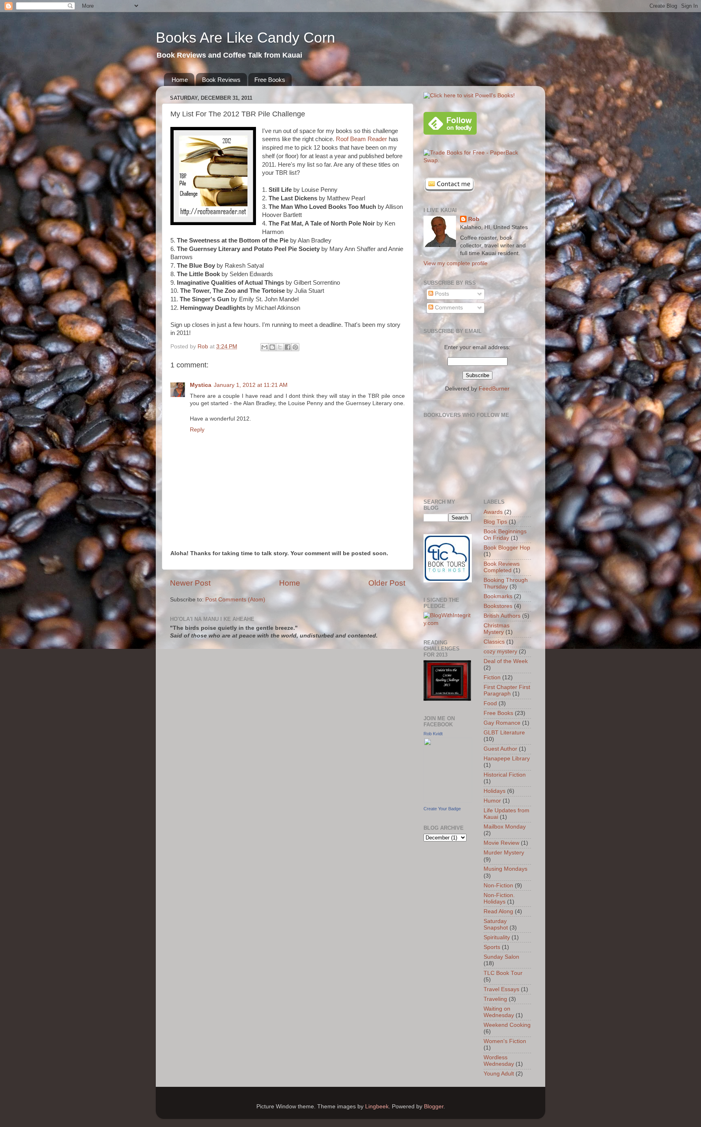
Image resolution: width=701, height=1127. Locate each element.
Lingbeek (377, 1106)
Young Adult (499, 1074)
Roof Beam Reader (361, 139)
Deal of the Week (506, 661)
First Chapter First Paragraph (507, 690)
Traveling (495, 999)
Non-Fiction (498, 885)
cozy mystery (500, 651)
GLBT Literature (504, 733)
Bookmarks (498, 596)
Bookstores (498, 606)
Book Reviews (221, 79)
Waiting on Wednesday (499, 1012)
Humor (492, 801)
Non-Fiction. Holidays (499, 898)
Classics (494, 642)
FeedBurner (494, 389)
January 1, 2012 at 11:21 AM (251, 385)
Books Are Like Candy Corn (245, 37)
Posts (441, 294)
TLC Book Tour (503, 973)
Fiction (492, 677)
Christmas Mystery (497, 629)
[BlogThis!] (272, 347)
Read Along (498, 911)
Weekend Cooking (507, 1025)
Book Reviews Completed (502, 567)
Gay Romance (502, 723)
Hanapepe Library (507, 759)
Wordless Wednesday (499, 1060)
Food (490, 703)
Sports (492, 947)
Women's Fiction (505, 1041)
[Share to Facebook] (288, 347)
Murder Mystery (504, 853)
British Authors (502, 616)
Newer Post (190, 583)
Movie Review (501, 843)
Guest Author (500, 749)
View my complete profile (456, 263)
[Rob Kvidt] (448, 801)
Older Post (386, 583)
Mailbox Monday (505, 827)
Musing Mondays (505, 869)
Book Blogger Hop (507, 548)
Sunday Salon (501, 957)
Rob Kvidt (433, 733)
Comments (448, 308)
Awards (493, 512)
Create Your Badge (442, 808)
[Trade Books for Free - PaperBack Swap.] (477, 160)
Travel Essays (501, 989)
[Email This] (264, 347)
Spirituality (497, 937)
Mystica (200, 385)
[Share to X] (280, 347)
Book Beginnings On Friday (505, 534)
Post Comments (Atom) (235, 600)
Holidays (494, 791)
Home (180, 79)
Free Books (269, 79)
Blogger (433, 1106)
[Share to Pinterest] (295, 347)
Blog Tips (495, 522)
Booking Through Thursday (506, 583)
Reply (197, 430)
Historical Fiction (505, 775)
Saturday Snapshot (496, 924)
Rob (474, 219)
